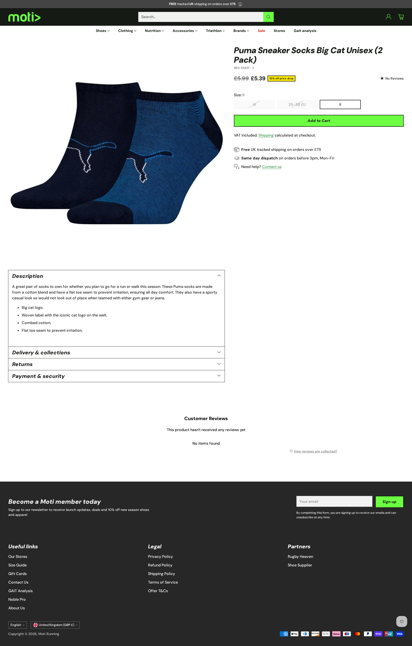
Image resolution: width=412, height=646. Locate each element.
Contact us (272, 166)
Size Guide (17, 565)
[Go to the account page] (388, 16)
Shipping (266, 134)
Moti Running (48, 634)
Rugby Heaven (300, 556)
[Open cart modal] (401, 16)
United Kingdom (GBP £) (56, 625)
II (340, 104)
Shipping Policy (161, 573)
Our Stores (17, 556)
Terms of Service (163, 582)
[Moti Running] (24, 17)
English (15, 625)
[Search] (268, 17)
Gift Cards (17, 573)
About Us (16, 607)
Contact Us (18, 582)
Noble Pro (17, 599)
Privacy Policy (160, 556)
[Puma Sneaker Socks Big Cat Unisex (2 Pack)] (116, 154)
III (254, 104)
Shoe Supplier (300, 565)
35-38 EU (297, 104)
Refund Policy (160, 565)
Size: (239, 94)
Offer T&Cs (158, 590)
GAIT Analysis (20, 590)
